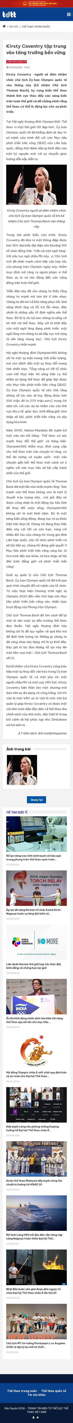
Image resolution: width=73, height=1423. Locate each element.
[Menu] (70, 14)
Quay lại (36, 800)
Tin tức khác (36, 1395)
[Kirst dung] (22, 756)
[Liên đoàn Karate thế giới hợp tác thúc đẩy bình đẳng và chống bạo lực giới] (36, 924)
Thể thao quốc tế (16, 61)
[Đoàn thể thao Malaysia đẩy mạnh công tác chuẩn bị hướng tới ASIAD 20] (36, 1141)
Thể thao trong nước (22, 1391)
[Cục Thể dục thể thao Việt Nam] (9, 14)
